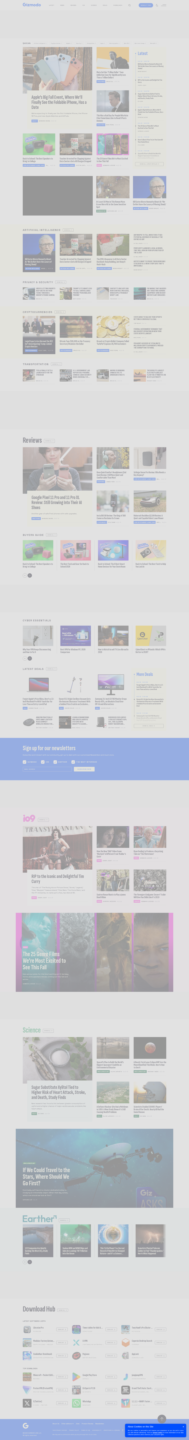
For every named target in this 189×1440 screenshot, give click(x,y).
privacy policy (157, 1432)
